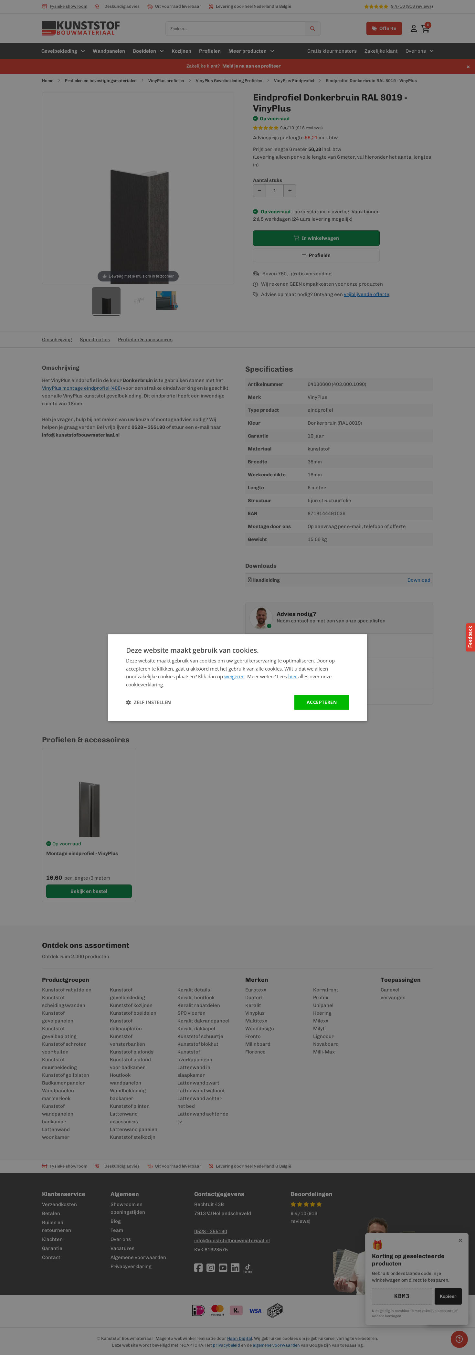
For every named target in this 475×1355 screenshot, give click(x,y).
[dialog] (237, 677)
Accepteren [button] (322, 702)
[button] (148, 702)
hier (292, 676)
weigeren (234, 676)
